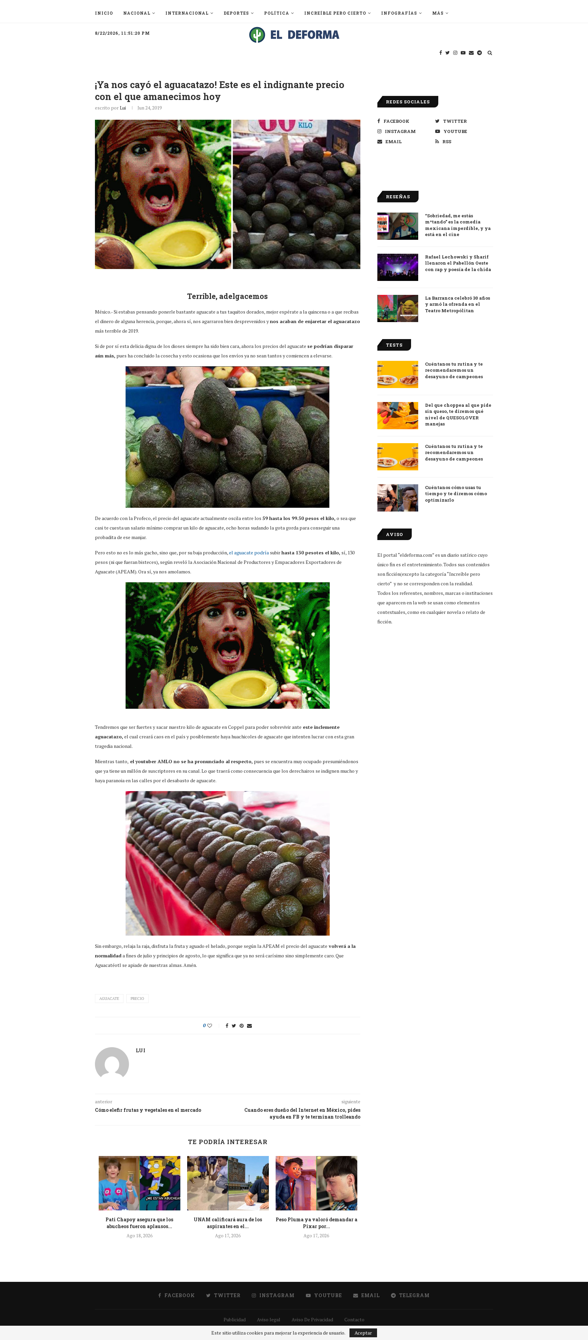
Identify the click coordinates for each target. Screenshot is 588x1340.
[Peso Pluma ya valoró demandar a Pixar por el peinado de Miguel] (316, 1183)
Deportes (236, 13)
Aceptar (363, 1332)
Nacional (136, 13)
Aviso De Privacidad (312, 1319)
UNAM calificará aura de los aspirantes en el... (228, 1222)
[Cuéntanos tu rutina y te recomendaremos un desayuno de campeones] (397, 374)
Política (276, 13)
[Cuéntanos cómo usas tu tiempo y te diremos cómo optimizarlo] (397, 498)
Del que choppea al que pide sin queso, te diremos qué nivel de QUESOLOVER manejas (458, 414)
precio (137, 998)
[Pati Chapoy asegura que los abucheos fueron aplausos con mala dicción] (139, 1183)
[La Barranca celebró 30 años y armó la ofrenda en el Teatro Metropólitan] (397, 308)
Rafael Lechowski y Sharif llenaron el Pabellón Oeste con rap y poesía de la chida (458, 263)
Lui (123, 107)
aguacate (109, 998)
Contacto (354, 1319)
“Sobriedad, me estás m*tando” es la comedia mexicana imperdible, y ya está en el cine (458, 225)
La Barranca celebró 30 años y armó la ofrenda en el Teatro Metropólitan (457, 304)
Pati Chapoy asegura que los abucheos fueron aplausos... (139, 1222)
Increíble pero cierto (335, 13)
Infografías (399, 13)
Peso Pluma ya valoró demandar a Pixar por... (316, 1222)
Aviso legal (268, 1319)
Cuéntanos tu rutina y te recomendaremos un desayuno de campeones (454, 370)
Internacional (187, 13)
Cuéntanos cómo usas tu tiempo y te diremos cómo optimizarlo (456, 493)
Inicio (104, 13)
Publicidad (235, 1319)
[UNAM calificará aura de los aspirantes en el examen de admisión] (228, 1183)
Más (438, 13)
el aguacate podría (249, 552)
